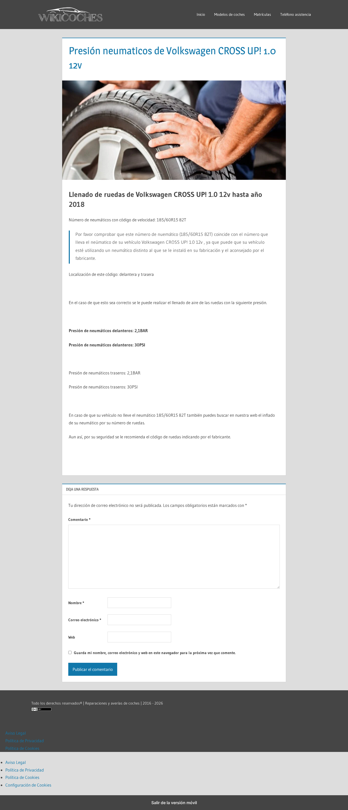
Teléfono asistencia (295, 14)
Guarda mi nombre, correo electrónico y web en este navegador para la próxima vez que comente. (155, 652)
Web (71, 637)
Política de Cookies (22, 748)
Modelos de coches (229, 14)
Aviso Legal (15, 733)
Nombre (76, 602)
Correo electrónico (84, 619)
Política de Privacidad (24, 740)
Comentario (79, 519)
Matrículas (262, 14)
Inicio (201, 14)
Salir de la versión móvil (174, 802)
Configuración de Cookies (28, 785)
